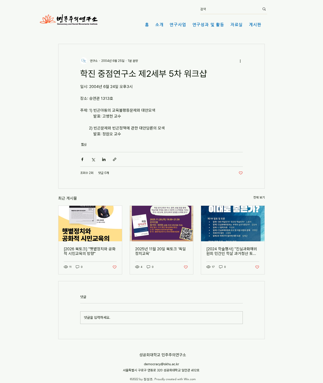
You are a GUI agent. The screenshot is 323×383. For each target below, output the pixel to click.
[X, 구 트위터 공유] (93, 159)
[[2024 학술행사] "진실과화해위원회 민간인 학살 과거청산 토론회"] (233, 223)
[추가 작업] (240, 60)
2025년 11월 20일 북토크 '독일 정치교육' (160, 251)
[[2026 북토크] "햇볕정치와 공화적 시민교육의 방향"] (90, 223)
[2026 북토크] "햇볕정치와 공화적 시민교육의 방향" (90, 251)
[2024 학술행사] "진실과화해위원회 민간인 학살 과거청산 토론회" (231, 251)
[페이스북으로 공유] (82, 159)
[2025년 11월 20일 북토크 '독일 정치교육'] (161, 223)
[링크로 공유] (115, 159)
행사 (83, 144)
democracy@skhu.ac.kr (161, 364)
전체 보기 (259, 197)
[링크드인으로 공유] (104, 159)
